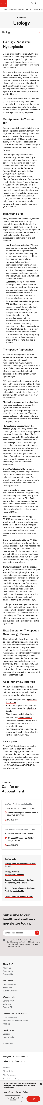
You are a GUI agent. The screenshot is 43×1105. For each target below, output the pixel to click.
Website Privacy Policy (11, 1079)
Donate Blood (9, 1007)
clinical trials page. (14, 674)
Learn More (8, 1092)
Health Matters (9, 984)
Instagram (9, 1056)
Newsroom (7, 987)
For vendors (8, 1043)
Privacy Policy (22, 1092)
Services (12, 9)
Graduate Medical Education (15, 1020)
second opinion (25, 717)
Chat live (10, 714)
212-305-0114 (13, 765)
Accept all (33, 1099)
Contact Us (8, 974)
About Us (7, 968)
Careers (6, 1033)
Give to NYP (8, 1000)
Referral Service (24, 720)
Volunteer (7, 1004)
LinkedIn (8, 1061)
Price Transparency (9, 1075)
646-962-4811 (27, 765)
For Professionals (10, 1017)
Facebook (22, 1056)
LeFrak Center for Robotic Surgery (19, 896)
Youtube (20, 1061)
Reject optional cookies (13, 1099)
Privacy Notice (8, 1071)
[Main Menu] (39, 3)
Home (5, 9)
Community (8, 971)
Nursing (6, 1023)
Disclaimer (6, 1067)
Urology (21, 9)
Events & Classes (10, 990)
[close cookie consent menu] (41, 1084)
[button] (21, 32)
